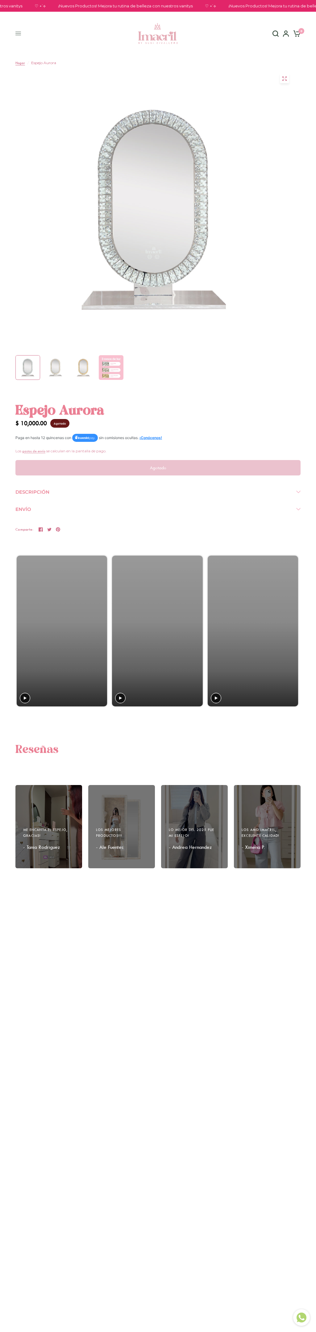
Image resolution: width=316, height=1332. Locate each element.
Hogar (20, 62)
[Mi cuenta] (286, 33)
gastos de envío (33, 451)
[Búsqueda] (275, 33)
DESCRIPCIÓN (32, 492)
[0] (296, 33)
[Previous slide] (22, 631)
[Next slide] (293, 631)
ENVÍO (23, 509)
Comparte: (24, 529)
